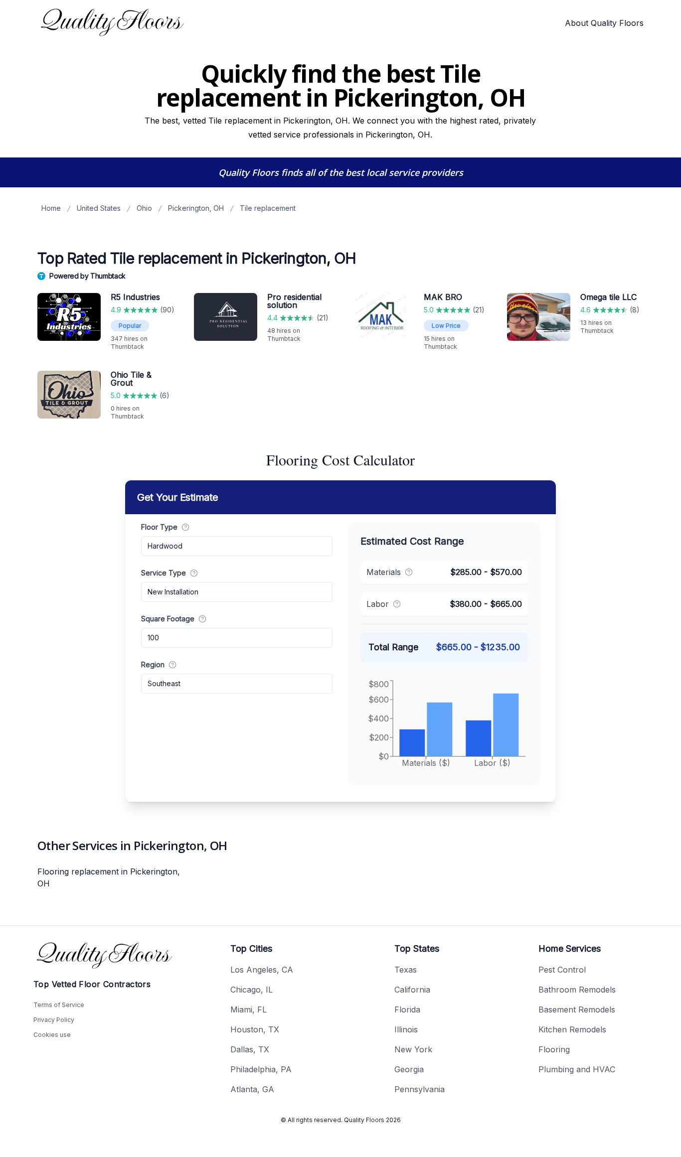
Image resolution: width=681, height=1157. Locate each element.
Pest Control (562, 970)
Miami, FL (248, 1009)
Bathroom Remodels (577, 990)
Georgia (409, 1069)
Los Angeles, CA (261, 970)
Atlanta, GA (252, 1089)
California (412, 990)
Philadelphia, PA (261, 1069)
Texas (405, 970)
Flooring (554, 1049)
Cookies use (52, 1034)
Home (51, 208)
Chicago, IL (251, 990)
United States (99, 208)
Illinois (406, 1029)
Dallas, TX (249, 1049)
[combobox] (237, 546)
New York (413, 1049)
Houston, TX (254, 1029)
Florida (407, 1009)
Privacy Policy (53, 1019)
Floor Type (159, 527)
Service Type (163, 573)
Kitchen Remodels (572, 1029)
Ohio (144, 208)
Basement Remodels (576, 1009)
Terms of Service (58, 1005)
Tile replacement (268, 208)
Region (153, 664)
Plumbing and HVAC (576, 1069)
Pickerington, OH (196, 208)
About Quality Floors (604, 23)
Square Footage (167, 618)
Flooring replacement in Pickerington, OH (108, 877)
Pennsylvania (419, 1089)
